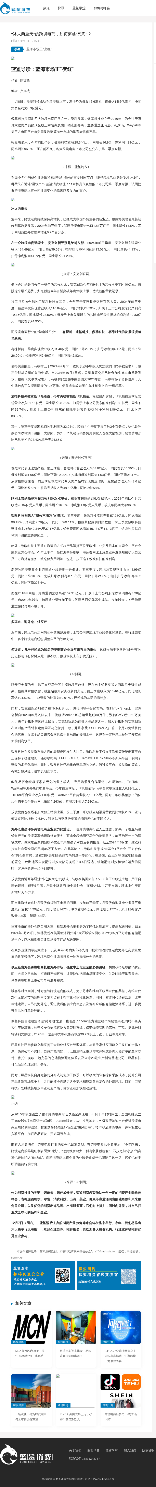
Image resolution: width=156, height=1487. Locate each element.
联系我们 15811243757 (84, 1458)
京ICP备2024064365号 (101, 1478)
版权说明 (148, 1450)
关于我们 (75, 1450)
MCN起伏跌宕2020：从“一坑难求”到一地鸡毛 (29, 1353)
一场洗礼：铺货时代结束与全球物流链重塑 (31, 1417)
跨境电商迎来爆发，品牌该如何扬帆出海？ (75, 1353)
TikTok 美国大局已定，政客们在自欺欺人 (76, 1417)
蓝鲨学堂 (112, 1450)
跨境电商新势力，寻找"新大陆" (121, 1417)
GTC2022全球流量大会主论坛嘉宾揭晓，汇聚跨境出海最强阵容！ (120, 1356)
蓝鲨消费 (93, 1450)
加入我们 (130, 1450)
